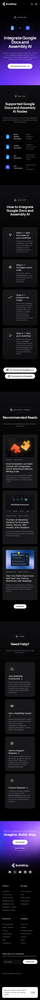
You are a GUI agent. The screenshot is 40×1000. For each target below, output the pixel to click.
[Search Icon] (32, 4)
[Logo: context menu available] (10, 4)
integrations (21, 17)
